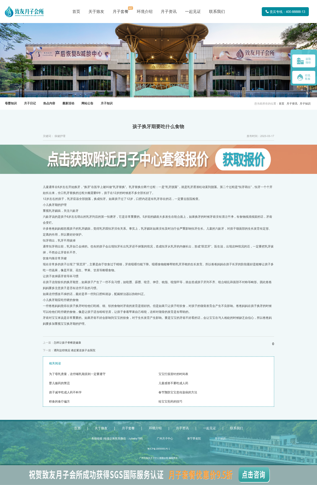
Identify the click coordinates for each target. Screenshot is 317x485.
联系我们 (217, 11)
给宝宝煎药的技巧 (170, 401)
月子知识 (305, 103)
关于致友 (96, 11)
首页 (76, 11)
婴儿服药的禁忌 (59, 383)
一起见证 (193, 11)
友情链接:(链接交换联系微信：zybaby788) (117, 438)
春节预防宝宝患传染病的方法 (177, 392)
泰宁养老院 (194, 438)
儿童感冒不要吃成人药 (173, 383)
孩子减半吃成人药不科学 (65, 392)
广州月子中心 (165, 438)
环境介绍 (145, 11)
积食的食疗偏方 (59, 401)
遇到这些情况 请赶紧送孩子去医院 (74, 350)
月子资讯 (169, 11)
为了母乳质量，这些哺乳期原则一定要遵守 (77, 374)
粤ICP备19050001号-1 (158, 449)
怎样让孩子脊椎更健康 (67, 342)
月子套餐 (121, 11)
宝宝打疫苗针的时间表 (173, 374)
